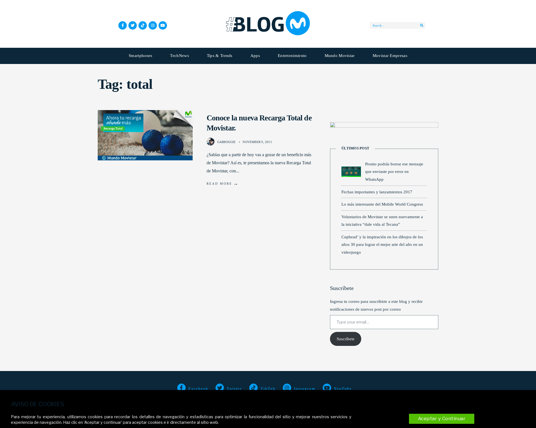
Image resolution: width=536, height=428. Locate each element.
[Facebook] (122, 25)
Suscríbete (346, 339)
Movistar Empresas (390, 55)
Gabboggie (226, 142)
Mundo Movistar (340, 55)
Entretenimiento (292, 55)
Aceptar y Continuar (442, 418)
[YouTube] (163, 25)
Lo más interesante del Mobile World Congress (382, 204)
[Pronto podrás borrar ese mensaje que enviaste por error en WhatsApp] (351, 172)
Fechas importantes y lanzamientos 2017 (376, 191)
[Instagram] (153, 25)
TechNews (179, 55)
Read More (223, 183)
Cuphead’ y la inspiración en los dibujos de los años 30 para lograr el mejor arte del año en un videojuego (382, 244)
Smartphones (140, 55)
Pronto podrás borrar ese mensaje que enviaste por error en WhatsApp (394, 171)
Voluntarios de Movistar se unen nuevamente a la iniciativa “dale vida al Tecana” (382, 220)
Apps (255, 55)
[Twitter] (132, 25)
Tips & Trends (220, 55)
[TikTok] (142, 25)
